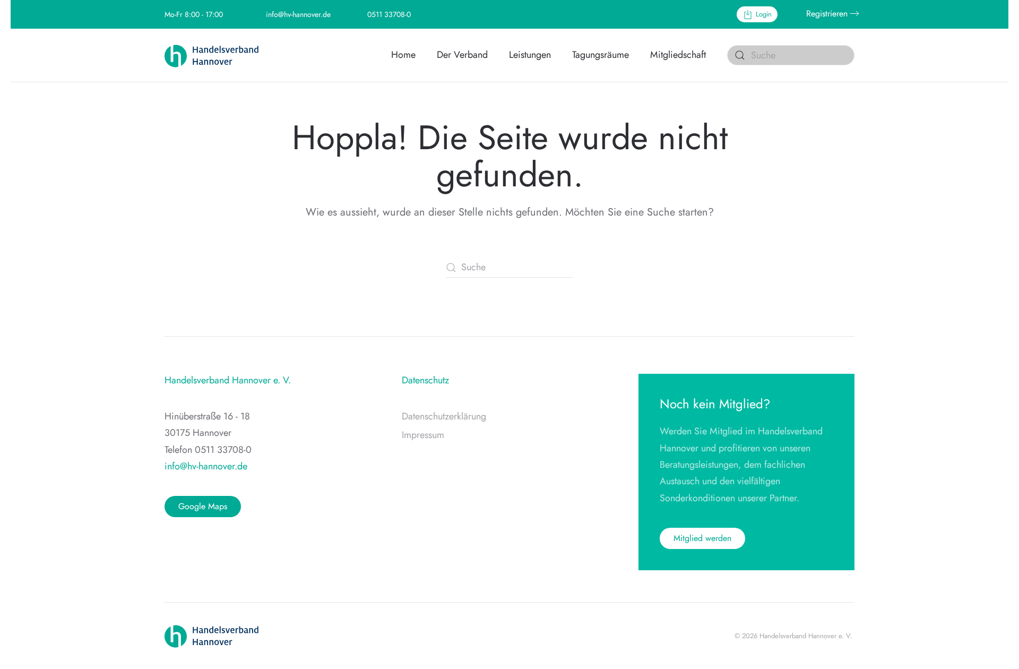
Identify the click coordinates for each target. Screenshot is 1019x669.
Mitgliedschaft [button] (678, 55)
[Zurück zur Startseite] (218, 55)
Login (764, 14)
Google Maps (202, 506)
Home (403, 55)
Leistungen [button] (530, 55)
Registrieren (827, 13)
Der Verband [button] (462, 55)
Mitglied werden (702, 538)
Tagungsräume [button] (600, 55)
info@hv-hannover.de (298, 14)
